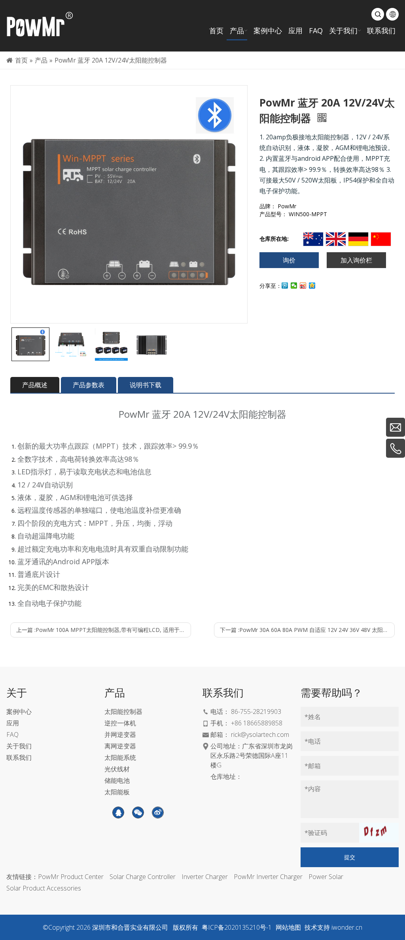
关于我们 (19, 746)
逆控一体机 (120, 723)
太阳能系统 (120, 757)
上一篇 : (103, 630)
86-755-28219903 (256, 711)
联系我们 (19, 757)
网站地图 (288, 927)
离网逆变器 (120, 746)
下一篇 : (307, 630)
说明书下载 (145, 385)
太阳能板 (117, 792)
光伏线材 (117, 769)
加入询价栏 (356, 260)
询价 (289, 260)
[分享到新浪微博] (303, 285)
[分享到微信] (294, 285)
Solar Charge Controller (143, 876)
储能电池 (117, 780)
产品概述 (34, 385)
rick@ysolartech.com (260, 734)
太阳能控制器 (123, 711)
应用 (12, 723)
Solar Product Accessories (43, 888)
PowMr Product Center (71, 876)
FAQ (12, 734)
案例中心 (19, 711)
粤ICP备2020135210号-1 (237, 927)
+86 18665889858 (256, 723)
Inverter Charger (205, 876)
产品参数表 (88, 385)
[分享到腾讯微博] (285, 285)
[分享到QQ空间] (312, 285)
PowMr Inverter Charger (268, 876)
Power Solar (325, 876)
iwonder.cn (346, 927)
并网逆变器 (120, 734)
